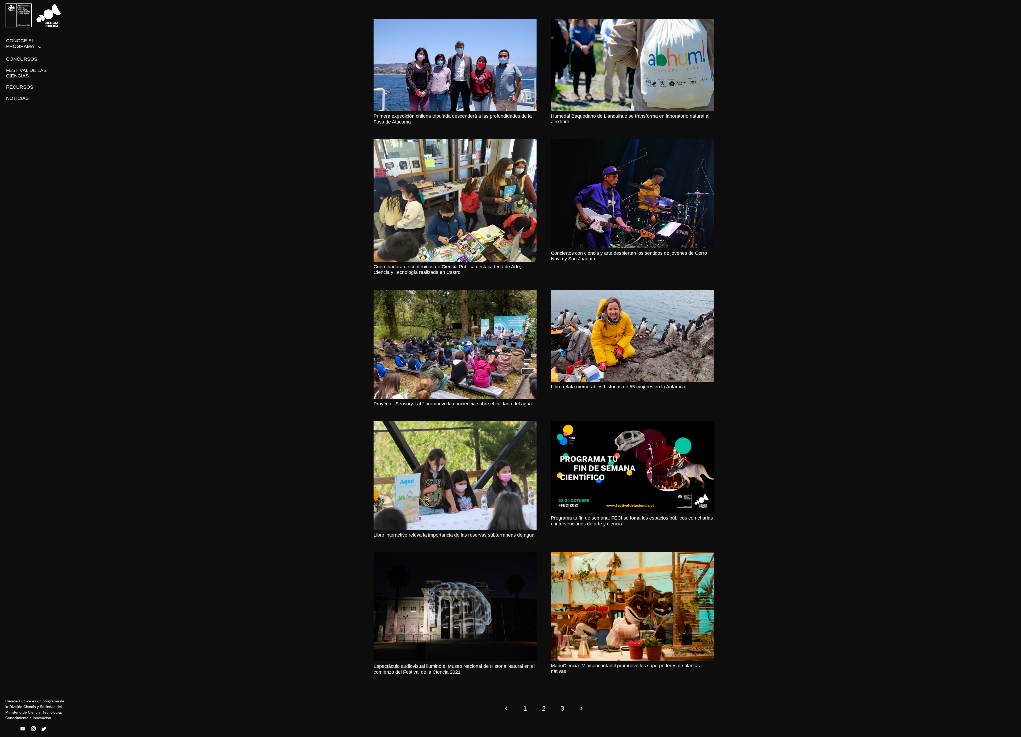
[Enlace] (33, 15)
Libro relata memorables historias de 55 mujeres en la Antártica (618, 386)
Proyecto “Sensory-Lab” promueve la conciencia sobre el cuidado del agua (453, 403)
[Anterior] (506, 708)
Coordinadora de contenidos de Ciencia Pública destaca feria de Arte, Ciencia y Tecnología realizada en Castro (447, 269)
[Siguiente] (581, 708)
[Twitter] (44, 729)
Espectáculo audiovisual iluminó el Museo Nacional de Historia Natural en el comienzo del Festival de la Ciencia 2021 (454, 669)
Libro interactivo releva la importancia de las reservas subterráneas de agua (454, 535)
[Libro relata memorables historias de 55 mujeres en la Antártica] (632, 336)
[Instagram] (33, 729)
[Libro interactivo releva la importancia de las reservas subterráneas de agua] (455, 475)
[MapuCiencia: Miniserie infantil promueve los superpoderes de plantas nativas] (632, 606)
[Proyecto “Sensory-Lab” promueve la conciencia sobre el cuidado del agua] (455, 344)
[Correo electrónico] (22, 729)
